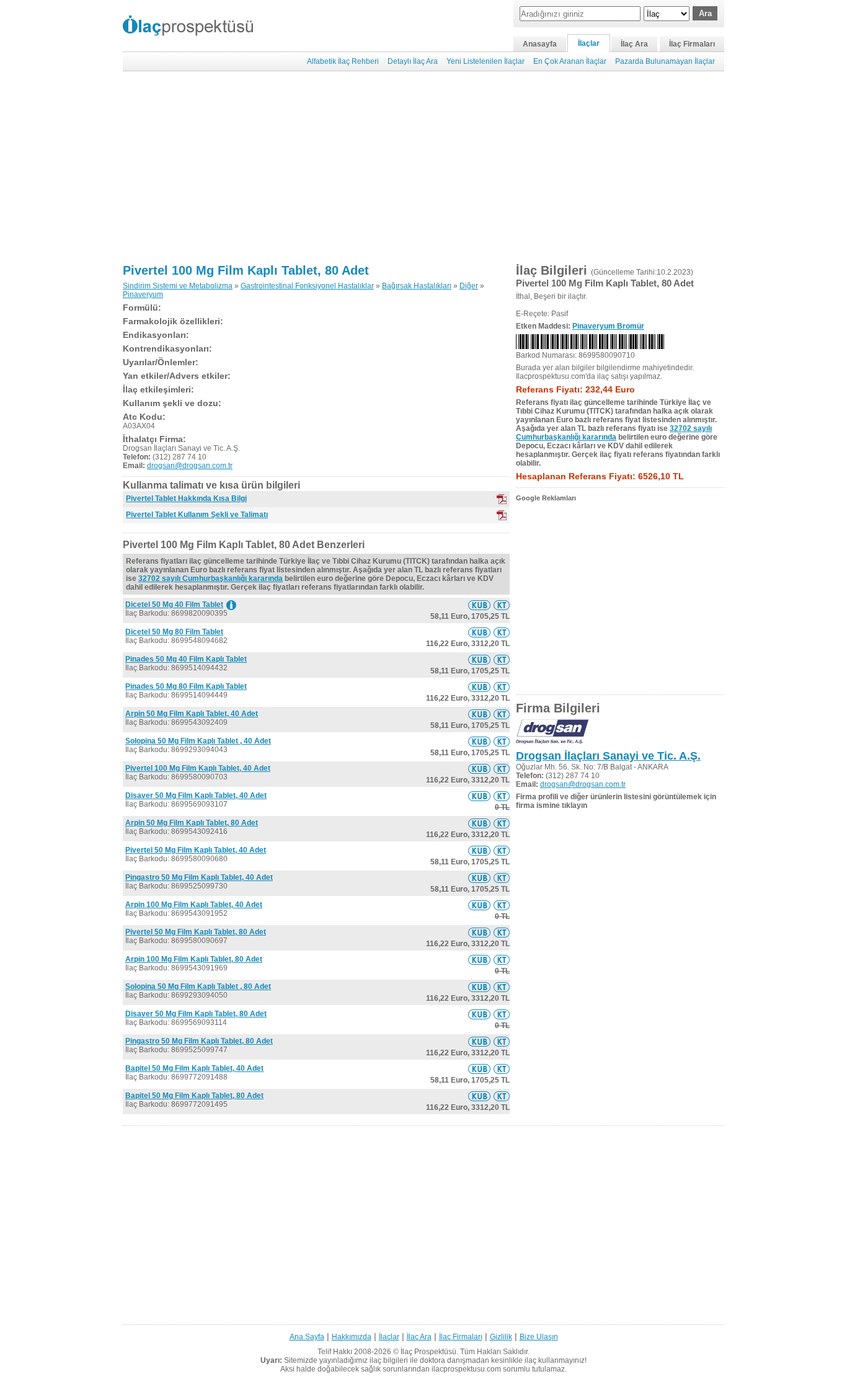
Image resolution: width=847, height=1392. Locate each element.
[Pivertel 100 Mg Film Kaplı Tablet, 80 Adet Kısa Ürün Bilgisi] (479, 605)
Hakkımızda (351, 1336)
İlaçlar (589, 43)
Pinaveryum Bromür (608, 326)
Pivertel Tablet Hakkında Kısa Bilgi (186, 498)
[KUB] (502, 499)
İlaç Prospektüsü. (429, 1351)
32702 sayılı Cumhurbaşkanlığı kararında (210, 578)
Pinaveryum (143, 294)
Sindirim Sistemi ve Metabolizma (178, 286)
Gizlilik (501, 1336)
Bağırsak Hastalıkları (416, 286)
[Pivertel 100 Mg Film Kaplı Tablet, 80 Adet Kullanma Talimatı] (502, 605)
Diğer (468, 286)
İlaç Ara (634, 44)
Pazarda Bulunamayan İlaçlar (665, 61)
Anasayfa (540, 44)
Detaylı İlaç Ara (413, 61)
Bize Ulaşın (539, 1336)
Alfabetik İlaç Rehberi (343, 61)
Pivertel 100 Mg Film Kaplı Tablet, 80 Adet (246, 270)
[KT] (502, 515)
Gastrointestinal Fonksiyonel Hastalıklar (307, 286)
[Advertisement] (423, 167)
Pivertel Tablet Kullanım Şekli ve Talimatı (197, 514)
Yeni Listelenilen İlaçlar (485, 61)
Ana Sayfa (307, 1336)
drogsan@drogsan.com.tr (190, 465)
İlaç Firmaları (692, 44)
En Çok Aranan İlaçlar (569, 61)
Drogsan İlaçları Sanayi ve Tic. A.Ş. (608, 756)
